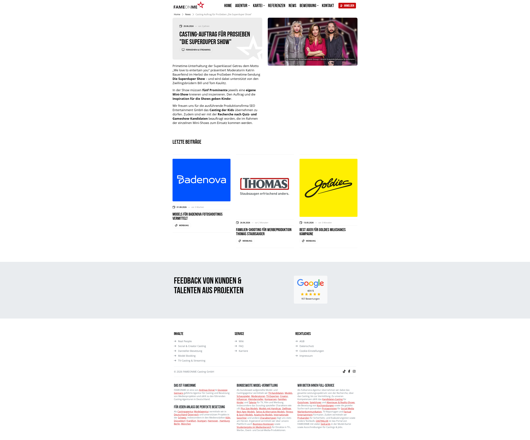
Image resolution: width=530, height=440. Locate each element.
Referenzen (276, 5)
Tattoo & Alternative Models (270, 411)
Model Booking (187, 355)
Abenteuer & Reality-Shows (341, 402)
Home (177, 14)
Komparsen (271, 399)
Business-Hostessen (263, 423)
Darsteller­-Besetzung (190, 351)
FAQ (241, 346)
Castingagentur (185, 411)
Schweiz (182, 417)
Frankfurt (191, 420)
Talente (252, 402)
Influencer (242, 399)
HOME (228, 5)
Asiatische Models (263, 414)
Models (288, 393)
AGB (302, 341)
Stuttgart (202, 420)
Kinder (240, 402)
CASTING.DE (322, 420)
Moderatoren (258, 396)
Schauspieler (243, 396)
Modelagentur (201, 411)
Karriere (243, 351)
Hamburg (224, 420)
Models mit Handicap (270, 408)
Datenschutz (307, 346)
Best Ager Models (246, 411)
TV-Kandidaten (276, 393)
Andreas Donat (207, 389)
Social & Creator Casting (192, 346)
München (186, 423)
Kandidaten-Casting (332, 399)
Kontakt (328, 5)
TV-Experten (272, 396)
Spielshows (315, 402)
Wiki (241, 341)
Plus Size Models (249, 408)
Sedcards (325, 423)
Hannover (213, 420)
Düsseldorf (179, 420)
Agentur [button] (241, 5)
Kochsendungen (325, 405)
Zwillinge (286, 408)
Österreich (193, 414)
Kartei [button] (258, 5)
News (292, 5)
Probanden (303, 417)
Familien (282, 399)
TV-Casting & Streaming (191, 360)
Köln (228, 417)
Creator (284, 396)
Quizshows (303, 402)
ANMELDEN (349, 5)
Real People (185, 341)
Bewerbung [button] (308, 5)
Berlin (177, 423)
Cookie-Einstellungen (312, 351)
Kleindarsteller (255, 399)
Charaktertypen (268, 417)
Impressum (306, 355)
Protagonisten (329, 408)
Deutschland (180, 414)
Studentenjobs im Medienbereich (254, 427)
